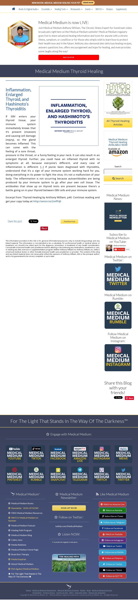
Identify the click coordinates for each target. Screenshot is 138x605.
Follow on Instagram (113, 540)
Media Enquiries (18, 559)
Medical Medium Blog (21, 535)
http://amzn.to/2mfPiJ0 (47, 201)
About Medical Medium (22, 564)
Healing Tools (60, 9)
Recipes (109, 9)
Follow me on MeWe (114, 552)
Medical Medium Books (22, 503)
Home (28, 590)
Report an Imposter (97, 593)
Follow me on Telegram (114, 522)
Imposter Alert (81, 593)
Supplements (121, 9)
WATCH (99, 9)
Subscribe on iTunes (113, 516)
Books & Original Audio (28, 9)
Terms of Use (62, 593)
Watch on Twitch (114, 546)
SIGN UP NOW (69, 508)
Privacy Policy (49, 593)
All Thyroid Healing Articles (118, 122)
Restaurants (76, 9)
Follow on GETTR (113, 576)
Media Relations (18, 544)
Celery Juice (16, 540)
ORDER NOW (88, 2)
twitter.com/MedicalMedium (68, 526)
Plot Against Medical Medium (25, 569)
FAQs (71, 593)
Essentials (46, 9)
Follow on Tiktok (114, 570)
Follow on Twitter (114, 564)
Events (88, 9)
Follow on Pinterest (114, 558)
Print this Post (69, 221)
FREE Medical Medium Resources (26, 513)
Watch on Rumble (113, 510)
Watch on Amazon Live (114, 504)
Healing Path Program (21, 530)
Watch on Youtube (114, 534)
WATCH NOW (68, 57)
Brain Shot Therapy (20, 554)
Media (82, 590)
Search (118, 166)
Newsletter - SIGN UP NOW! (25, 508)
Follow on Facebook (113, 528)
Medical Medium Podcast (23, 525)
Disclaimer (37, 593)
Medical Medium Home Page (24, 549)
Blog (89, 590)
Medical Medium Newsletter (44, 590)
